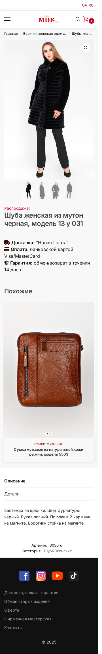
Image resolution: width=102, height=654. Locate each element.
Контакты (13, 627)
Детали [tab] (12, 494)
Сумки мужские (48, 444)
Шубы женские (84, 33)
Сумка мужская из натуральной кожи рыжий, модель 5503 (48, 451)
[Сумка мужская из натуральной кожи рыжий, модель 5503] (48, 370)
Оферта (11, 610)
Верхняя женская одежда (45, 33)
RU (91, 5)
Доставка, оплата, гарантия (31, 592)
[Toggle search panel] (78, 19)
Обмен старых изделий (27, 601)
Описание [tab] (15, 481)
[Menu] (12, 19)
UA (84, 5)
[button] (87, 19)
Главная (11, 33)
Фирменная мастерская (28, 618)
